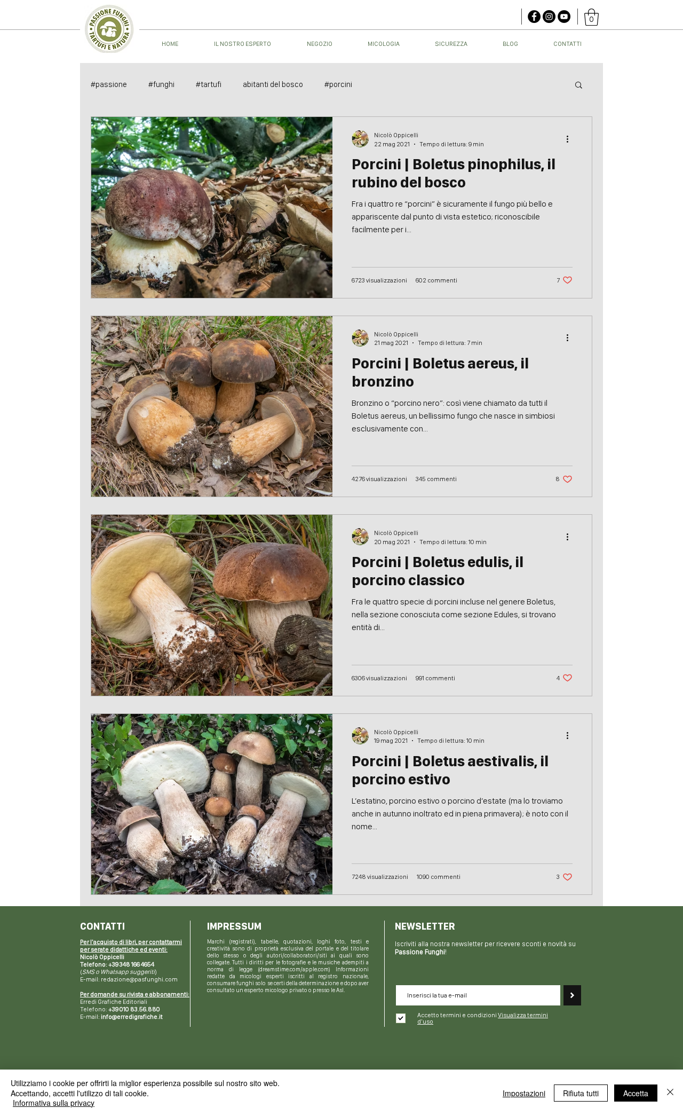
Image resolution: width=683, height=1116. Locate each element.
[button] (591, 17)
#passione (109, 84)
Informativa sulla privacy (53, 1102)
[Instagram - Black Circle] (549, 16)
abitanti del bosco (273, 84)
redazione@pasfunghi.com (139, 979)
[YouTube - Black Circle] (564, 16)
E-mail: (121, 1016)
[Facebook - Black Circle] (534, 16)
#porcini (338, 84)
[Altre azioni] (571, 138)
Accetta (635, 1093)
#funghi (161, 84)
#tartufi (208, 84)
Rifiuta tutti (581, 1093)
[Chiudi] (670, 1092)
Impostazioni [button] (524, 1093)
